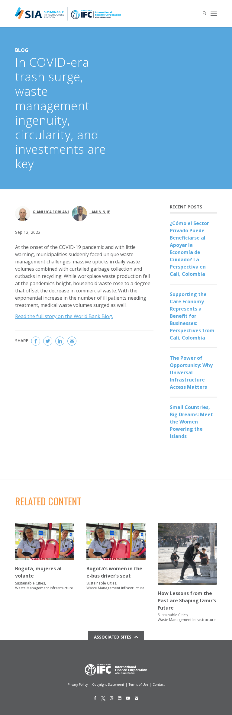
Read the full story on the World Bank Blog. (64, 316)
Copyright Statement (108, 684)
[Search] (201, 13)
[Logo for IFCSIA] (68, 13)
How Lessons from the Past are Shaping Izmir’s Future (187, 600)
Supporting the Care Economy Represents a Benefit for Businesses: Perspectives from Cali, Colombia (192, 316)
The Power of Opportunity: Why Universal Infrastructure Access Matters (191, 372)
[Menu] (214, 13)
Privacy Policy (78, 684)
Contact (159, 684)
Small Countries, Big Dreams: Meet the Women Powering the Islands (191, 422)
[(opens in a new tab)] (187, 554)
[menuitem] (201, 13)
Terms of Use (138, 684)
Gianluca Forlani (51, 211)
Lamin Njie (99, 211)
